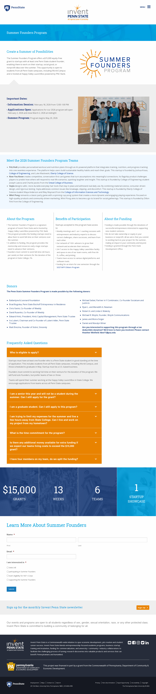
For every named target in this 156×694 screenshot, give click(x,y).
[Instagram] (138, 643)
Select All (12, 567)
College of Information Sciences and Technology (87, 192)
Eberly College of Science (62, 173)
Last (80, 545)
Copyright (145, 683)
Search (58, 683)
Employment (34, 683)
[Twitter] (142, 643)
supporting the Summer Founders (22, 580)
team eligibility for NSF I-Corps (21, 576)
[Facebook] (134, 643)
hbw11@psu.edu (108, 332)
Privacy (97, 683)
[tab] (54, 352)
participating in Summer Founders (22, 571)
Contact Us (50, 683)
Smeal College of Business (60, 182)
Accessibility (135, 683)
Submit (11, 589)
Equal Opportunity (123, 683)
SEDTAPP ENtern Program (68, 267)
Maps (43, 683)
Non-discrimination (108, 683)
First (8, 545)
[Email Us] (129, 643)
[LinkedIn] (147, 643)
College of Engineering (19, 173)
